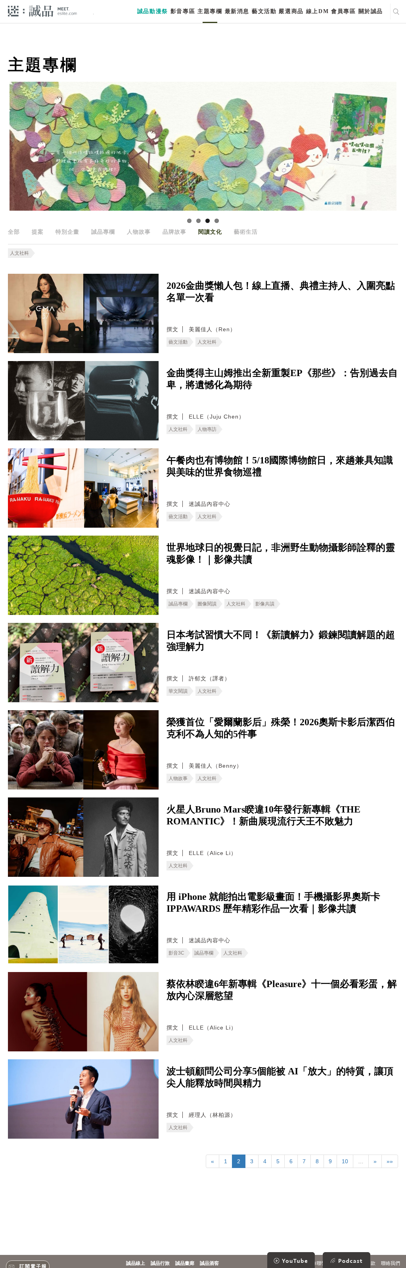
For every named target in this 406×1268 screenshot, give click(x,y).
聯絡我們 (390, 1263)
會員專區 (343, 11)
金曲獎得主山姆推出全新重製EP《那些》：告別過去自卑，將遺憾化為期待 (282, 379)
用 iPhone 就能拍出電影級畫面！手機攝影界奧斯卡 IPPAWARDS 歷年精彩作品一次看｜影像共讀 (273, 902)
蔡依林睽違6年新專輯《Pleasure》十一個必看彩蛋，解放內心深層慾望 (282, 990)
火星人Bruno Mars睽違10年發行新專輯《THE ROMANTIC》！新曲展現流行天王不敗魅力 (263, 815)
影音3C (176, 953)
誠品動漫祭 (152, 11)
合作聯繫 (316, 1263)
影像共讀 (264, 604)
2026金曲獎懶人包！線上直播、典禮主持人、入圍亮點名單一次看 (281, 291)
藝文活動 (264, 11)
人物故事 (139, 232)
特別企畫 (67, 232)
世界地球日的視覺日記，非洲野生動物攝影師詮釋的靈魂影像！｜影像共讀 (281, 553)
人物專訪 (206, 429)
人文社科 (19, 253)
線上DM (317, 11)
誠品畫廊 (184, 1263)
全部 (14, 232)
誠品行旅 (160, 1263)
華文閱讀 (178, 691)
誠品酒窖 (209, 1263)
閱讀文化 (210, 232)
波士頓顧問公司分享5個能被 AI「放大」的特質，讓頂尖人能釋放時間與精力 (280, 1077)
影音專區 (182, 11)
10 (345, 1161)
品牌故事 (174, 232)
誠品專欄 (103, 232)
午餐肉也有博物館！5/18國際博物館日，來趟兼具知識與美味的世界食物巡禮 (280, 466)
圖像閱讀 (206, 604)
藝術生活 (246, 232)
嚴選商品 (291, 11)
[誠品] (42, 10)
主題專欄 (209, 11)
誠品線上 (135, 1263)
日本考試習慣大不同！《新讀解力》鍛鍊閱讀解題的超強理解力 (281, 641)
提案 (38, 232)
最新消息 (237, 11)
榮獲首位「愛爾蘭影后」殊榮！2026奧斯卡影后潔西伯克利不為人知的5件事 (281, 728)
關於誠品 (370, 11)
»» (390, 1161)
